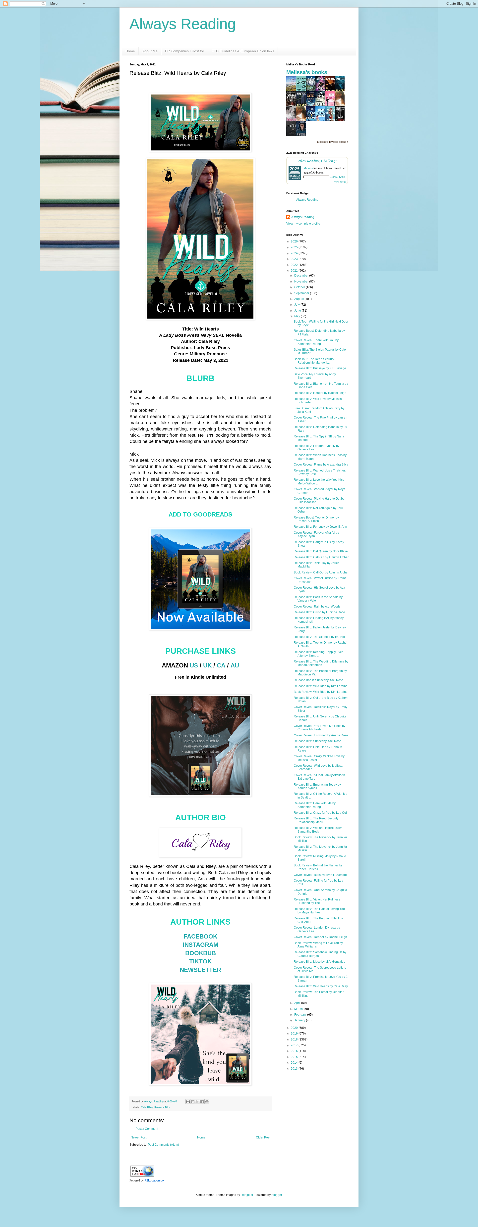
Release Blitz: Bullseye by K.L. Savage (320, 368)
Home (130, 51)
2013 (295, 1068)
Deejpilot (247, 1195)
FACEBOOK (200, 936)
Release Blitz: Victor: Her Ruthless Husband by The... (317, 901)
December (301, 275)
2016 (295, 1051)
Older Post (263, 1137)
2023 (295, 259)
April (297, 1003)
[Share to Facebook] (202, 1101)
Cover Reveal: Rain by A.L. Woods (317, 606)
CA (221, 665)
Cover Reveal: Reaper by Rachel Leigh (320, 937)
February (300, 1014)
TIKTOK (200, 961)
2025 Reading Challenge (317, 160)
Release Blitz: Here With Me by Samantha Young (315, 805)
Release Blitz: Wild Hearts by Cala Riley (321, 986)
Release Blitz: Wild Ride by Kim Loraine (321, 686)
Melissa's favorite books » (333, 141)
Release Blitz (162, 1107)
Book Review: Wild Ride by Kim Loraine (321, 692)
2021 (295, 270)
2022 (295, 265)
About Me (150, 51)
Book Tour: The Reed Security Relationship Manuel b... (314, 360)
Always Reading (182, 24)
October (300, 287)
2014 (295, 1062)
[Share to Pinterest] (206, 1101)
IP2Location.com (155, 1180)
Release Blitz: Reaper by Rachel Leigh (320, 393)
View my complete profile (303, 223)
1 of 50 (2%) (337, 176)
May (297, 316)
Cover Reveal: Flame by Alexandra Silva (321, 464)
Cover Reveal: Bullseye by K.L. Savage (320, 875)
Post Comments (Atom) (163, 1144)
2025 (295, 247)
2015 (295, 1057)
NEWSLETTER (200, 969)
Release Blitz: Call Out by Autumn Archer (321, 557)
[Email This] (187, 1101)
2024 (295, 253)
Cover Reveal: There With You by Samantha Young (316, 341)
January (300, 1020)
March (298, 1009)
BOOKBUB (200, 953)
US (194, 665)
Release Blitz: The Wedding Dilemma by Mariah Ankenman (321, 663)
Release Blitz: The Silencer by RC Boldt (320, 637)
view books (340, 181)
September (302, 293)
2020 (295, 1028)
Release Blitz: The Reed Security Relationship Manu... (316, 820)
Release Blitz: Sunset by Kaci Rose (317, 741)
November (301, 281)
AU (235, 665)
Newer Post (138, 1137)
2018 (295, 1039)
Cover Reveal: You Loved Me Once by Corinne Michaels (319, 727)
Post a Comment (147, 1129)
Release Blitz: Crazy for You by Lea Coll (321, 812)
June (298, 310)
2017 (295, 1045)
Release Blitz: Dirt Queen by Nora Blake (321, 551)
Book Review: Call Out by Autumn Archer (321, 572)
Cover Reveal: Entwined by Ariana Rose (321, 735)
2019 (295, 1033)
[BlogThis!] (192, 1101)
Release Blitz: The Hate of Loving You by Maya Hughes (319, 910)
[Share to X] (197, 1101)
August (299, 299)
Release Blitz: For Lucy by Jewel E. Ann (320, 526)
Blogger (276, 1195)
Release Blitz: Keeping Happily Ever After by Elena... (318, 653)
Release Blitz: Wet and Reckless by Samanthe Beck (318, 829)
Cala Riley (147, 1107)
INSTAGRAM (200, 944)
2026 (295, 241)
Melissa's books (306, 72)
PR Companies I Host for (184, 51)
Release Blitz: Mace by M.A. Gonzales (319, 961)
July (297, 304)
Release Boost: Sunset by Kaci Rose (318, 680)
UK (207, 665)
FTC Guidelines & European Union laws (243, 51)
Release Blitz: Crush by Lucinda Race (319, 612)
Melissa (308, 168)
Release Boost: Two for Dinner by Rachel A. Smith (316, 519)
